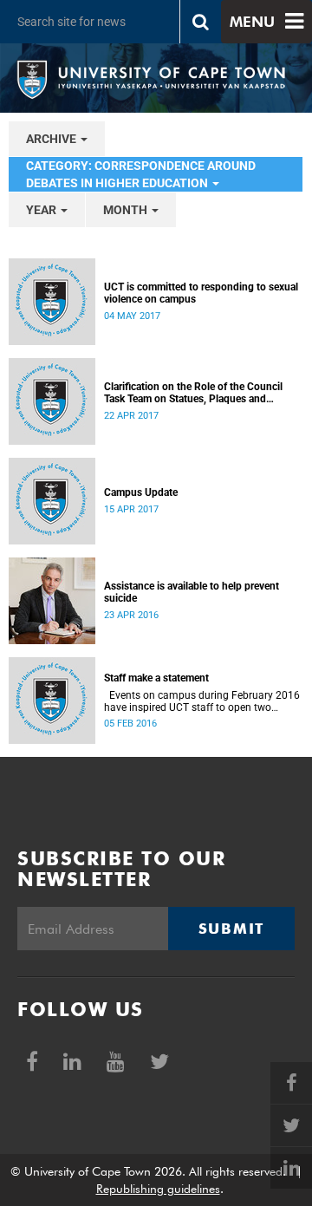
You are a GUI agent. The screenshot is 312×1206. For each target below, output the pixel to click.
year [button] (42, 210)
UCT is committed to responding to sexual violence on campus (201, 293)
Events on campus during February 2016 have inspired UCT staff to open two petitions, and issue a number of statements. (202, 701)
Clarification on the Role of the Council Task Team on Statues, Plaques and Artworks (193, 393)
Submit (231, 928)
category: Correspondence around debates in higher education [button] (141, 174)
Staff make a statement (156, 678)
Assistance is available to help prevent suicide (191, 592)
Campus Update (141, 492)
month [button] (126, 210)
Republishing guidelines (158, 1189)
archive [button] (52, 139)
